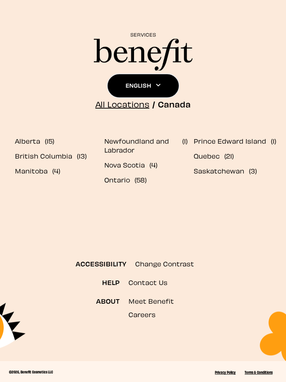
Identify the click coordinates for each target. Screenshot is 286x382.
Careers (142, 314)
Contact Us (148, 281)
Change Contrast (164, 263)
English (138, 85)
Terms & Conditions (259, 372)
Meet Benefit (151, 300)
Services (143, 34)
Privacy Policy (225, 372)
